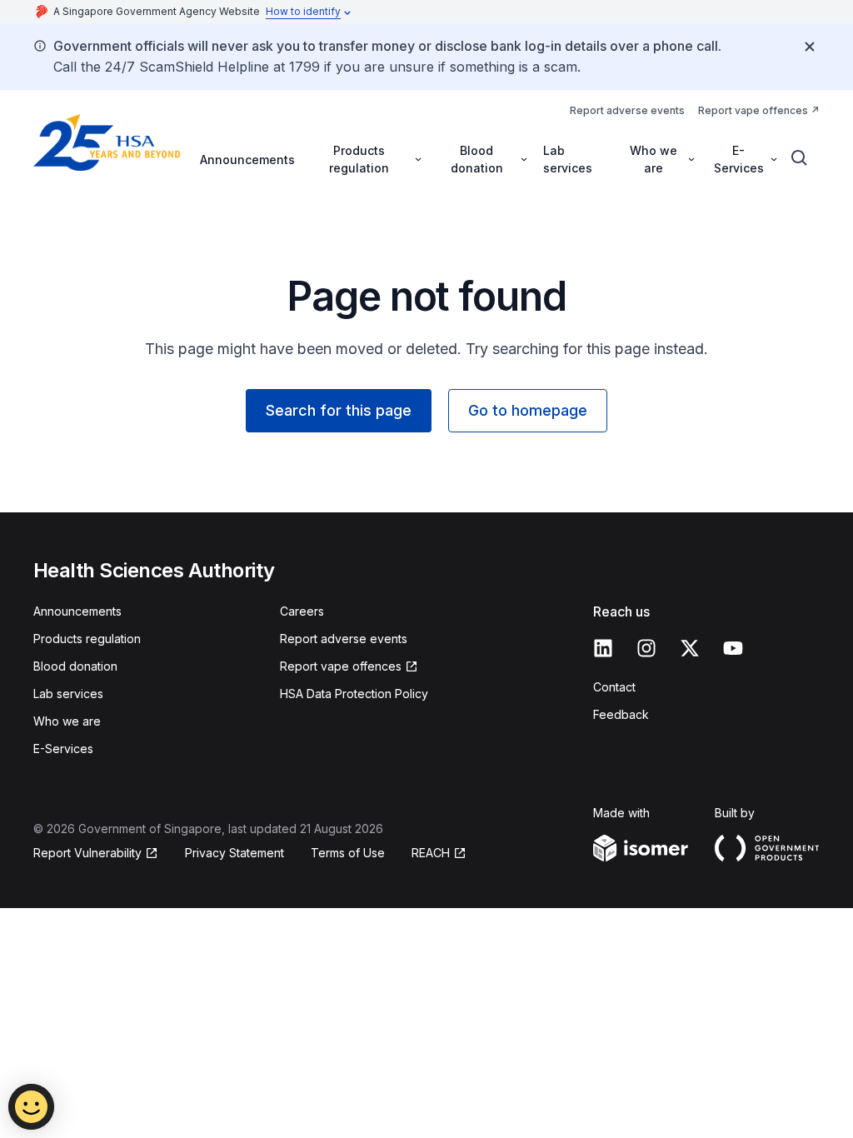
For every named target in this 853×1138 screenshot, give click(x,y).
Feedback (621, 714)
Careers (302, 611)
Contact (614, 687)
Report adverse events (627, 110)
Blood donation (75, 666)
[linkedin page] (603, 648)
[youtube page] (733, 648)
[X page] (690, 648)
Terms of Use (348, 853)
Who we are (67, 721)
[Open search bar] (800, 158)
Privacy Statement (234, 853)
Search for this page (339, 410)
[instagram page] (646, 648)
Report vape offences (753, 110)
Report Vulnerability (87, 853)
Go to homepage (527, 410)
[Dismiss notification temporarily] (810, 47)
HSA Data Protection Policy (354, 693)
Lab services (567, 159)
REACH (431, 853)
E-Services (63, 748)
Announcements (247, 159)
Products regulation (87, 638)
